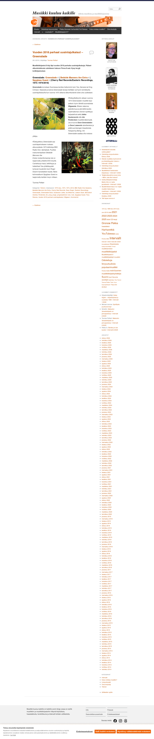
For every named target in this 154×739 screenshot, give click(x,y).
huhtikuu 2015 (106, 639)
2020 (109, 212)
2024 (115, 215)
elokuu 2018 (106, 553)
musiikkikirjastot (109, 251)
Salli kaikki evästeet (105, 731)
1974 (68, 188)
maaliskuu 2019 (107, 537)
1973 (63, 188)
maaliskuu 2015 (107, 641)
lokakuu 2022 (106, 444)
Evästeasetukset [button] (113, 714)
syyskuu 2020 (106, 498)
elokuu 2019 (106, 526)
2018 (72, 188)
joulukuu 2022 (106, 440)
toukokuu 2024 (107, 401)
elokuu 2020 (106, 500)
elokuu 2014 (106, 658)
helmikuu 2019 (106, 539)
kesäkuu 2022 (106, 454)
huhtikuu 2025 (106, 375)
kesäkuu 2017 (106, 579)
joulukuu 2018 (106, 544)
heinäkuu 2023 (107, 424)
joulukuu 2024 (106, 384)
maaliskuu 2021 (107, 486)
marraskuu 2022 (107, 442)
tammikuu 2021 (107, 491)
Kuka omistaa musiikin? (97, 29)
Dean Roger (70, 190)
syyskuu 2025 (106, 363)
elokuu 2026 (106, 338)
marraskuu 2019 (107, 519)
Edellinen (37, 44)
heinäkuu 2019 (107, 528)
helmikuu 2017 (106, 588)
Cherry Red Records (58, 190)
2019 (106, 212)
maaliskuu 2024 (107, 405)
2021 (114, 212)
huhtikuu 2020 (106, 509)
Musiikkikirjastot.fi (61, 32)
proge (54, 195)
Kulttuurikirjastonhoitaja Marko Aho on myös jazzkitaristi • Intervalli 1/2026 (111, 182)
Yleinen (42, 188)
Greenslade (51, 77)
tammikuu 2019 (107, 542)
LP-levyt (113, 246)
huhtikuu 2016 (106, 611)
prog (50, 195)
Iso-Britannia (70, 192)
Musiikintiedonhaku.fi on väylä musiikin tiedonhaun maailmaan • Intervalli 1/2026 (111, 189)
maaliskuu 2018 (107, 565)
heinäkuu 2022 (107, 452)
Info (87, 710)
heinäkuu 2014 (107, 660)
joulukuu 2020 (106, 493)
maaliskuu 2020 (107, 512)
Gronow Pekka (110, 223)
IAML (107, 239)
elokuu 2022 (106, 449)
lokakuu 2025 (106, 361)
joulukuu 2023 (106, 412)
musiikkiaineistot (107, 249)
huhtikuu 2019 (106, 535)
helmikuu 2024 (106, 407)
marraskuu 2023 (107, 414)
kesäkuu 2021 (106, 479)
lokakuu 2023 (106, 417)
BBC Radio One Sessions (83, 188)
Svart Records (113, 277)
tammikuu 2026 (107, 354)
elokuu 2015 (106, 630)
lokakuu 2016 (106, 597)
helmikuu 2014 (106, 669)
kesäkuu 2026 (106, 343)
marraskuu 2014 (107, 651)
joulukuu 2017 (106, 570)
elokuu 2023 (106, 421)
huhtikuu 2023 (106, 431)
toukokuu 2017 (107, 581)
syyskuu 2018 (106, 551)
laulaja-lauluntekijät (106, 246)
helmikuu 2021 (106, 489)
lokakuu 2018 (106, 549)
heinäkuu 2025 (107, 368)
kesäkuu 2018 (106, 558)
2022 (104, 215)
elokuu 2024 (106, 394)
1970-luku (58, 188)
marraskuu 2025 (107, 359)
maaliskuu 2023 (107, 433)
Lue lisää (13, 735)
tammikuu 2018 (107, 567)
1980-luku (110, 209)
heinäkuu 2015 (107, 632)
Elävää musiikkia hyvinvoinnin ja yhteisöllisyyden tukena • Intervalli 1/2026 (111, 161)
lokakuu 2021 (106, 472)
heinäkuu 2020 (107, 502)
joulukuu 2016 (106, 593)
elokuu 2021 (106, 477)
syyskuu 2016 (106, 600)
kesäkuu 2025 (106, 370)
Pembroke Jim (43, 195)
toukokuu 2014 (107, 665)
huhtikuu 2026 (106, 347)
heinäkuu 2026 (107, 340)
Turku (111, 282)
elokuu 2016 (106, 602)
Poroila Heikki (106, 271)
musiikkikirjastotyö (108, 257)
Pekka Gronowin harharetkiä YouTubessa (73, 29)
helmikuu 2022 (106, 463)
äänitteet (104, 287)
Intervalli (37, 32)
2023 (109, 215)
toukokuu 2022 (107, 456)
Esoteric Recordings (81, 190)
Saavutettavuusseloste (94, 714)
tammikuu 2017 (107, 590)
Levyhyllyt (48, 32)
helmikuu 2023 (106, 435)
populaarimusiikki (109, 267)
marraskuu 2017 (107, 572)
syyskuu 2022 (106, 447)
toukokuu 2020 (107, 507)
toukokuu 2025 (107, 373)
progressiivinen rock (64, 195)
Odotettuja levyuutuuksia (49, 29)
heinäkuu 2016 (107, 604)
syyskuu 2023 (106, 419)
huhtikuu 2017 (106, 584)
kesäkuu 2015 (106, 635)
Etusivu (36, 29)
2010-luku (116, 209)
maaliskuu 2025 (107, 377)
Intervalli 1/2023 (106, 242)
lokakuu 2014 (106, 653)
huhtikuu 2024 (106, 403)
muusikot (117, 257)
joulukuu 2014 (106, 648)
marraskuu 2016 (107, 595)
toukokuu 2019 (107, 533)
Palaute (110, 710)
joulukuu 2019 (106, 516)
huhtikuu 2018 (106, 563)
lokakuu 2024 (106, 389)
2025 (104, 219)
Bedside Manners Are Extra (74, 77)
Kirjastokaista (114, 244)
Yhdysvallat (114, 284)
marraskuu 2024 (107, 387)
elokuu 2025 (106, 366)
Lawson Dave (79, 192)
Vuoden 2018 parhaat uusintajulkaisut (50, 197)
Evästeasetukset (84, 731)
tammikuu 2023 (107, 438)
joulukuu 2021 (106, 468)
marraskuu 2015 (107, 623)
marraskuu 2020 (107, 495)
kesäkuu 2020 (106, 505)
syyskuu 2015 (106, 628)
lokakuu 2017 (106, 574)
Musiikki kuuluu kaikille (54, 13)
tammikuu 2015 (107, 646)
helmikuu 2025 (106, 380)
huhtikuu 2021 (106, 484)
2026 (108, 219)
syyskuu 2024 (106, 391)
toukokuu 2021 (107, 482)
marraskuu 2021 (107, 470)
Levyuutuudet (106, 682)
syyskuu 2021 (106, 475)
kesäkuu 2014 (106, 662)
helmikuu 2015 (106, 644)
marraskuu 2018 (107, 546)
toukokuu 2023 (107, 428)
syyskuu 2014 (106, 655)
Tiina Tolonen (118, 280)
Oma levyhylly (111, 29)
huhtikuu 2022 (106, 458)
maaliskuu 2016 (107, 614)
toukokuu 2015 (107, 637)
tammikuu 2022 (107, 465)
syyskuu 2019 (106, 523)
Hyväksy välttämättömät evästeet (134, 731)
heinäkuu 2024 (107, 396)
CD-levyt (114, 219)
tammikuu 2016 (107, 618)
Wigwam (67, 197)
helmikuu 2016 (106, 616)
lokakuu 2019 (106, 521)
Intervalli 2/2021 (116, 242)
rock (72, 195)
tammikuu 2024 (107, 410)
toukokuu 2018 (107, 560)
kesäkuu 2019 (106, 530)
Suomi (105, 276)
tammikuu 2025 (107, 382)
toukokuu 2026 (107, 345)
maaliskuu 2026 (107, 350)
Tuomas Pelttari (52, 60)
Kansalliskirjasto (105, 244)
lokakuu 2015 (106, 625)
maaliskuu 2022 (107, 461)
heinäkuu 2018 (107, 556)
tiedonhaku (111, 280)
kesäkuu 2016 (106, 607)
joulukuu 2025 (106, 356)
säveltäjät (105, 280)
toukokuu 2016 (107, 609)
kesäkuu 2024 (106, 398)
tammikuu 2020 (107, 514)
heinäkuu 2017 (107, 577)
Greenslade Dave (47, 192)
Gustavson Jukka (59, 192)
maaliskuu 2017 (107, 586)
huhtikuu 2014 (106, 667)
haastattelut (105, 226)
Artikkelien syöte (107, 692)
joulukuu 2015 (106, 621)
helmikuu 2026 (106, 352)
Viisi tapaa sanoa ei (108, 198)
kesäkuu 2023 (106, 426)
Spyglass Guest (40, 80)
